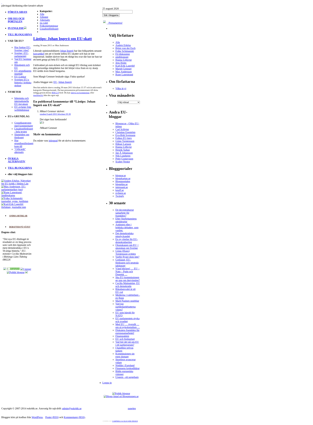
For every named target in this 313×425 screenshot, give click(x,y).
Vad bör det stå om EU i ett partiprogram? (127, 343)
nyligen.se (120, 193)
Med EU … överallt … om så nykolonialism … (127, 326)
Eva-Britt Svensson (125, 135)
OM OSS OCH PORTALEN (16, 20)
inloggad (53, 140)
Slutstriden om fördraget (21, 136)
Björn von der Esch (125, 48)
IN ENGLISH (16, 28)
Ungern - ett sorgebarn (127, 377)
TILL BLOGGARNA (20, 34)
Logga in (107, 382)
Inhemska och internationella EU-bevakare (21, 101)
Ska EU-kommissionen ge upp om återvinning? (127, 279)
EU (55, 82)
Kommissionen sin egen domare (124, 355)
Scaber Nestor (122, 161)
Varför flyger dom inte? (127, 256)
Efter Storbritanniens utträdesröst (126, 220)
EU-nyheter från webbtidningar (22, 108)
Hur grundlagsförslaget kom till (23, 143)
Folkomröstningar (49, 25)
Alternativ (45, 20)
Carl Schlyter (122, 129)
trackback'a (38, 95)
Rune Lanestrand (124, 74)
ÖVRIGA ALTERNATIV (16, 160)
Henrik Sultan (122, 150)
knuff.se (119, 190)
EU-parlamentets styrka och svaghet (127, 320)
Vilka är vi (120, 88)
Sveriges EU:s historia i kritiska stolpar (22, 82)
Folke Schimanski (124, 51)
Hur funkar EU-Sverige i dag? (22, 49)
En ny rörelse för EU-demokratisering (126, 241)
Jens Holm (120, 62)
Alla (42, 14)
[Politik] (13, 269)
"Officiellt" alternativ (20, 151)
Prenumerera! (114, 23)
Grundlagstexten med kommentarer (23, 124)
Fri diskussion (122, 54)
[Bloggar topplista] (26, 272)
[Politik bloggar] (16, 272)
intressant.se (121, 187)
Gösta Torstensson (124, 141)
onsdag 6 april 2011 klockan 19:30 (55, 114)
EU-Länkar (20, 76)
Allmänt (44, 17)
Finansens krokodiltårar (127, 368)
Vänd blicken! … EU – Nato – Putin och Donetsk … (127, 271)
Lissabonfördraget (49, 28)
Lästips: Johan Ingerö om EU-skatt (62, 39)
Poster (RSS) (52, 417)
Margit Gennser (123, 68)
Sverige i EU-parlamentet (21, 55)
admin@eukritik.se (72, 408)
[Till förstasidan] (1, 2)
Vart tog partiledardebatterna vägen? (125, 306)
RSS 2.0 (55, 92)
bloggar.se (120, 175)
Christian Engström (125, 132)
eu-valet (44, 23)
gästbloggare (121, 57)
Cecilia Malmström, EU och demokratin (127, 285)
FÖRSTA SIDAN (17, 12)
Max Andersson (123, 71)
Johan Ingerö (67, 50)
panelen (132, 408)
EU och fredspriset (125, 339)
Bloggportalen (122, 181)
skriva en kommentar (80, 92)
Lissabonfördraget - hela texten (23, 130)
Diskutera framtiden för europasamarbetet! (127, 332)
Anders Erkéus (123, 45)
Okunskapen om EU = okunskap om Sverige (127, 246)
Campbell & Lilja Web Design (125, 421)
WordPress (37, 417)
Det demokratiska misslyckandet (124, 235)
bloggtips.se (121, 184)
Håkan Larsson (123, 144)
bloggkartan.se (122, 178)
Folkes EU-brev (123, 138)
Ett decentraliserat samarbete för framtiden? (124, 213)
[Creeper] (25, 269)
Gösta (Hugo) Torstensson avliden (125, 252)
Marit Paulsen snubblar (127, 300)
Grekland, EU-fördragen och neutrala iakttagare (127, 262)
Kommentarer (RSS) (74, 417)
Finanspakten (122, 336)
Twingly (119, 196)
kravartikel (38, 53)
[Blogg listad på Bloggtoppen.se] (121, 396)
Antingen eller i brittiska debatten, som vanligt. (126, 227)
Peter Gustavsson (124, 158)
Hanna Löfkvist (123, 147)
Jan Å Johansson (124, 152)
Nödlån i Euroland (124, 365)
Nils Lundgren (122, 155)
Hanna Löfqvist (123, 60)
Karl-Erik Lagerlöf (125, 65)
